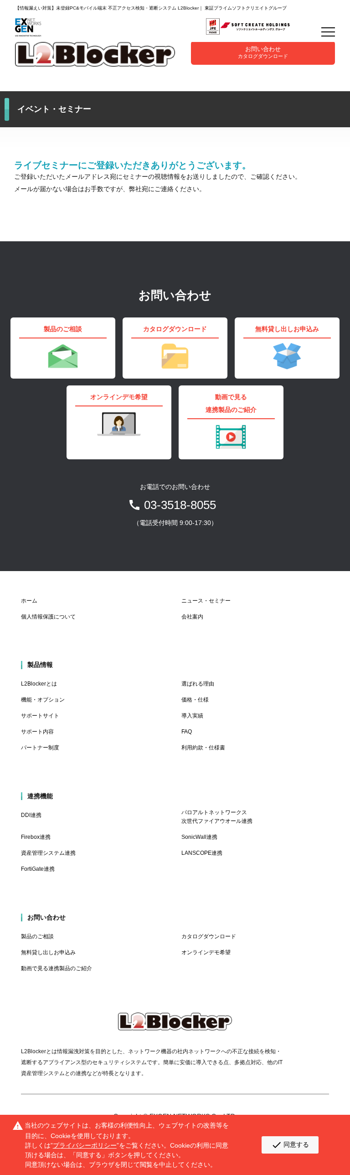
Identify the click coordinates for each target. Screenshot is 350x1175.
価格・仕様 (195, 700)
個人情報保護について (48, 616)
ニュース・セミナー (206, 601)
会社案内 (192, 616)
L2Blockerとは (39, 684)
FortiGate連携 (38, 869)
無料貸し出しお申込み (48, 952)
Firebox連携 (36, 837)
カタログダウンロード (208, 936)
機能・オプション (43, 700)
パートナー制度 (40, 747)
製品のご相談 (37, 936)
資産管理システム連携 (48, 853)
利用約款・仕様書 (203, 747)
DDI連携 (31, 815)
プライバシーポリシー (85, 1145)
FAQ (186, 731)
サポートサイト (40, 715)
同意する (290, 1144)
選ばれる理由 (197, 684)
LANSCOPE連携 (201, 853)
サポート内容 (37, 731)
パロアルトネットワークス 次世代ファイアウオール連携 (216, 816)
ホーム (29, 601)
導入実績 (192, 715)
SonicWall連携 (199, 837)
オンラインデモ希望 (206, 952)
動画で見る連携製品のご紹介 (56, 968)
